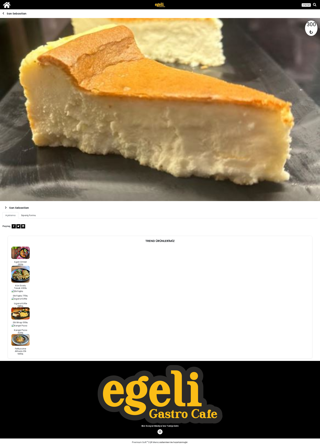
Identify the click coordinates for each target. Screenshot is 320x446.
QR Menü (154, 442)
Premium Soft (140, 442)
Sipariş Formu (28, 215)
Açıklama (10, 215)
